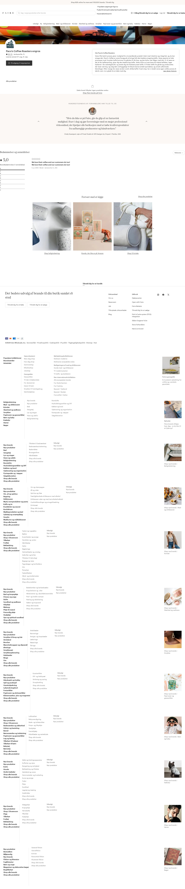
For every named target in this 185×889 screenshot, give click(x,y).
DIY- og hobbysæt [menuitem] (39, 676)
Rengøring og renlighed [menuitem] (30, 766)
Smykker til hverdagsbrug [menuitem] (33, 389)
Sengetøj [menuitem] (30, 409)
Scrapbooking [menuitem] (38, 682)
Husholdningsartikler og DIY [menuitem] (62, 403)
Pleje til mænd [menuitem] (9, 610)
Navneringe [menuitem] (34, 633)
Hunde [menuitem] (6, 769)
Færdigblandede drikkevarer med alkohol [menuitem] (45, 496)
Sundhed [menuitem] (25, 787)
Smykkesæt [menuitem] (8, 650)
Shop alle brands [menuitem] (10, 478)
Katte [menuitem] (5, 767)
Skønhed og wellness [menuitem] (12, 410)
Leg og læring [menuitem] (9, 738)
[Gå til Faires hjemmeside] (8, 12)
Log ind (162, 13)
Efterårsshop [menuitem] (28, 368)
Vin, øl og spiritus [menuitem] (10, 494)
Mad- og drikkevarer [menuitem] (11, 405)
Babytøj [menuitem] (6, 746)
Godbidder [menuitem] (26, 793)
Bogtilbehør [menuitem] (8, 870)
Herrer (144, 24)
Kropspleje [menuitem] (26, 808)
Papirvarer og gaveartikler (112, 24)
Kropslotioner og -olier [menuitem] (34, 590)
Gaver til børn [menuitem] (29, 386)
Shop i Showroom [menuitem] (10, 538)
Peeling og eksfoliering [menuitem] (34, 599)
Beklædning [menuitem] (8, 545)
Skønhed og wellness (86, 24)
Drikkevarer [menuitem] (8, 499)
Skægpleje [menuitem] (26, 805)
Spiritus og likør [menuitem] (36, 493)
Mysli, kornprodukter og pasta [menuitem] (15, 502)
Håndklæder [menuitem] (33, 455)
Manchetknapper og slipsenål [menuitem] (15, 645)
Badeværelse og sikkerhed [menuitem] (14, 725)
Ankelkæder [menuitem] (34, 630)
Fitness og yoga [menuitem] (9, 597)
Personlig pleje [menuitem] (9, 612)
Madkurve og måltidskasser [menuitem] (14, 520)
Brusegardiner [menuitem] (34, 452)
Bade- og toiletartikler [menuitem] (36, 722)
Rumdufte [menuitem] (55, 400)
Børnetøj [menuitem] (6, 749)
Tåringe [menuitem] (32, 645)
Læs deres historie (169, 71)
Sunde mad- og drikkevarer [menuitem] (63, 368)
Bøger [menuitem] (5, 425)
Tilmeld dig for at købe (176, 13)
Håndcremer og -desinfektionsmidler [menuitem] (39, 593)
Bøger (150, 24)
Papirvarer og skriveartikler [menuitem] (14, 693)
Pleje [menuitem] (24, 784)
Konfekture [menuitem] (8, 509)
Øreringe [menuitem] (7, 647)
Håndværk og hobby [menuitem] (11, 680)
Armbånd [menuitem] (7, 640)
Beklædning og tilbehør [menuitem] (30, 769)
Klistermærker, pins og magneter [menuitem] (16, 695)
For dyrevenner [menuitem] (29, 383)
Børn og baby (128, 24)
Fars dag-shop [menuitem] (29, 362)
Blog (137, 13)
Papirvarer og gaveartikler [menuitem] (13, 415)
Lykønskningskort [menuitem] (10, 688)
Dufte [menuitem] (5, 599)
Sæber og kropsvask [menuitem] (33, 602)
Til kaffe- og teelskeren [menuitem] (62, 374)
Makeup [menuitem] (6, 607)
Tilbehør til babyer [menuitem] (10, 741)
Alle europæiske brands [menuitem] (62, 380)
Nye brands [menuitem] (31, 400)
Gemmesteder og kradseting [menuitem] (32, 775)
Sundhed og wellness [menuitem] (12, 602)
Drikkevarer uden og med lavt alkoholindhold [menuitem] (47, 499)
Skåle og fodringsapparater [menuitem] (32, 760)
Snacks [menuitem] (6, 517)
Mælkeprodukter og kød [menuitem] (13, 512)
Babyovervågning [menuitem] (35, 719)
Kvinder (74, 24)
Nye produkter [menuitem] (32, 403)
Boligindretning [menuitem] (9, 402)
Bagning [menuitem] (6, 496)
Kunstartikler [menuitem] (37, 673)
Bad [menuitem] (28, 406)
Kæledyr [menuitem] (6, 420)
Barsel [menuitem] (5, 731)
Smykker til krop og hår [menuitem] (12, 637)
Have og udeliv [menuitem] (32, 415)
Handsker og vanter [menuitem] (29, 540)
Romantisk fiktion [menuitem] (37, 856)
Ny (41, 24)
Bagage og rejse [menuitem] (28, 561)
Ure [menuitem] (23, 567)
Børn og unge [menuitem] (8, 864)
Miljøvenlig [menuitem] (7, 854)
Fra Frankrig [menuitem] (58, 386)
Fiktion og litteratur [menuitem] (11, 859)
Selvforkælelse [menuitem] (29, 392)
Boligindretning (49, 24)
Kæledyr (137, 24)
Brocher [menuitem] (6, 642)
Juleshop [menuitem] (27, 371)
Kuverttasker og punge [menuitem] (30, 537)
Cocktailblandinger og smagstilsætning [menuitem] (45, 502)
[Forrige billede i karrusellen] (38, 121)
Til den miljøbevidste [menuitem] (31, 380)
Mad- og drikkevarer (63, 24)
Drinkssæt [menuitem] (34, 505)
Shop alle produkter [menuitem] (11, 481)
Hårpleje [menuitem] (6, 604)
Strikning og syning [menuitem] (40, 679)
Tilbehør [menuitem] (6, 540)
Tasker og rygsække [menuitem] (29, 531)
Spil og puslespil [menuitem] (10, 683)
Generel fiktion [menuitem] (36, 847)
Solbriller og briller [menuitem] (29, 555)
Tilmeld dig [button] (110, 2)
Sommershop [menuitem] (29, 365)
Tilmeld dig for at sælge (148, 13)
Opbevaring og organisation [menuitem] (62, 409)
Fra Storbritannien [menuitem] (60, 383)
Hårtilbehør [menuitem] (26, 543)
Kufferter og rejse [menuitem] (28, 763)
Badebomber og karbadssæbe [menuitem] (37, 587)
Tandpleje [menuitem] (32, 728)
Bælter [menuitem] (24, 534)
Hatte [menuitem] (24, 546)
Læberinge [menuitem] (34, 639)
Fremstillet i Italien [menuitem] (60, 395)
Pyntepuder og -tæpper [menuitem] (60, 412)
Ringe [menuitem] (5, 658)
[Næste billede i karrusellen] (146, 121)
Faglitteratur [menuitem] (8, 862)
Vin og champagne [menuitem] (37, 487)
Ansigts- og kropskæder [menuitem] (38, 636)
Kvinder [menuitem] (6, 407)
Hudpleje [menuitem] (7, 615)
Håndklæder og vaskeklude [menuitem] (38, 734)
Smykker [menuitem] (7, 412)
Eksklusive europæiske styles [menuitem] (64, 362)
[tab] (11, 81)
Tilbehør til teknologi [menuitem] (29, 558)
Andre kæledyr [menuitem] (9, 772)
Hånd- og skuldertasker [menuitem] (30, 576)
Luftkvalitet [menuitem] (33, 716)
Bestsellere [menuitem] (7, 852)
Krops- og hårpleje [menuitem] (35, 725)
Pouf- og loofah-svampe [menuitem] (34, 596)
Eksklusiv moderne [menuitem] (60, 359)
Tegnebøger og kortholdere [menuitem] (32, 564)
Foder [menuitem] (24, 781)
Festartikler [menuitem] (8, 690)
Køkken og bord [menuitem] (57, 406)
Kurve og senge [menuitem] (27, 778)
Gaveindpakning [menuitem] (10, 685)
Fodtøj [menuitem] (6, 543)
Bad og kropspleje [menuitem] (10, 594)
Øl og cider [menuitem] (35, 490)
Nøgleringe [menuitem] (26, 549)
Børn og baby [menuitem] (8, 417)
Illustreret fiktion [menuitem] (37, 859)
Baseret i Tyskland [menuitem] (60, 389)
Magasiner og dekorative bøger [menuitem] (16, 867)
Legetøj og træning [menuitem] (29, 790)
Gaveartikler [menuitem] (28, 377)
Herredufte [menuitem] (26, 811)
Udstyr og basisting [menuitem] (11, 728)
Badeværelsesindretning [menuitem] (37, 446)
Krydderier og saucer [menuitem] (11, 507)
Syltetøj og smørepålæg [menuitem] (13, 514)
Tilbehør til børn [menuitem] (9, 743)
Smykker (99, 24)
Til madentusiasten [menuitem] (61, 371)
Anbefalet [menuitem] (7, 363)
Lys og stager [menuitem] (32, 412)
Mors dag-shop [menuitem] (29, 359)
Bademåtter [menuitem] (33, 449)
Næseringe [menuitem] (34, 642)
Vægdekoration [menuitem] (57, 415)
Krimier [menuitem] (34, 853)
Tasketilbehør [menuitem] (27, 573)
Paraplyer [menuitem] (25, 570)
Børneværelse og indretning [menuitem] (14, 733)
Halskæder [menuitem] (7, 655)
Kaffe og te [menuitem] (7, 504)
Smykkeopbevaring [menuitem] (11, 653)
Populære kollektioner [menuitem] (12, 358)
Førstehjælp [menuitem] (33, 731)
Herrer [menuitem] (6, 423)
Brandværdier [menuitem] (8, 361)
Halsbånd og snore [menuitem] (29, 772)
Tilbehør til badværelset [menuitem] (37, 443)
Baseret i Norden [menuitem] (60, 392)
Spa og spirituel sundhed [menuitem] (13, 617)
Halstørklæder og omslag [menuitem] (31, 552)
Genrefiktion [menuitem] (35, 850)
